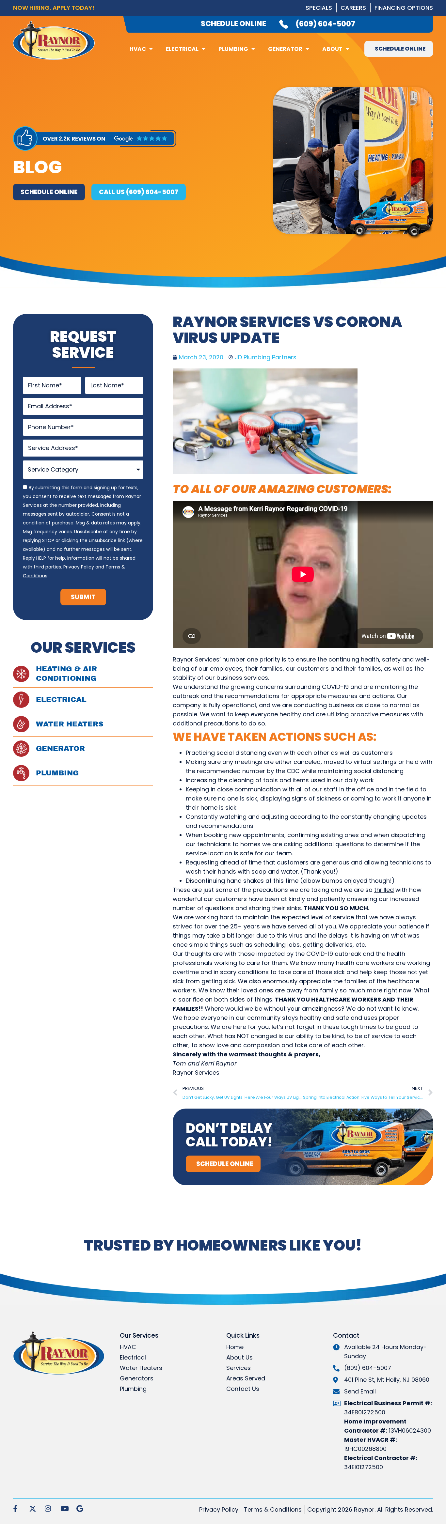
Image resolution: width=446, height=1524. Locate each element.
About (332, 49)
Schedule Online (233, 24)
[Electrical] (21, 700)
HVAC (138, 49)
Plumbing (233, 49)
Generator (285, 49)
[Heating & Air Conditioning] (21, 674)
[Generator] (21, 748)
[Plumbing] (21, 773)
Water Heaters (70, 724)
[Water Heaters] (21, 724)
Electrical (182, 49)
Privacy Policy (78, 567)
